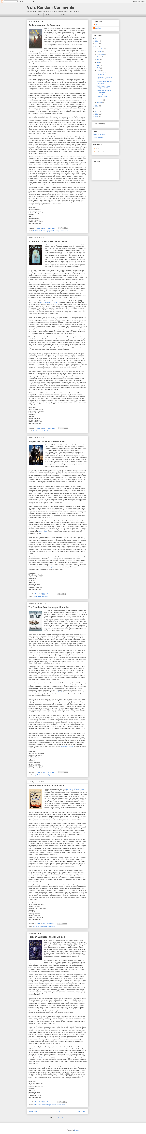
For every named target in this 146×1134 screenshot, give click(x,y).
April (98, 68)
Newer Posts (33, 1111)
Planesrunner (54, 568)
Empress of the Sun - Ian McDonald (47, 441)
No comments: (51, 228)
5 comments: (51, 1102)
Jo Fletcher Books (38, 926)
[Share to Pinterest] (67, 228)
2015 (97, 43)
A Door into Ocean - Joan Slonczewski (48, 241)
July (98, 59)
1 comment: (50, 594)
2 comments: (51, 923)
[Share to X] (63, 228)
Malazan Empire (46, 1104)
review (67, 231)
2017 (97, 38)
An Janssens (37, 231)
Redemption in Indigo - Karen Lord (46, 785)
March (99, 70)
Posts (97, 149)
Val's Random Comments (50, 7)
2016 (97, 41)
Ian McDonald (37, 596)
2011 (97, 111)
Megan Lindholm (38, 775)
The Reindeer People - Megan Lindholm (49, 607)
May (98, 65)
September (100, 54)
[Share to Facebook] (65, 228)
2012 (97, 108)
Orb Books (47, 431)
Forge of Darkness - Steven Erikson (47, 937)
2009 (97, 117)
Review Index (50, 15)
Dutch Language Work (47, 231)
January (99, 102)
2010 (97, 114)
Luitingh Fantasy (59, 231)
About (39, 15)
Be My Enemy (42, 531)
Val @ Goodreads (98, 137)
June (98, 62)
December (100, 49)
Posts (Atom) (61, 1118)
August (99, 57)
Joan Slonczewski (38, 431)
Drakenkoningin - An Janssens (44, 25)
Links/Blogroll (64, 15)
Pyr (43, 596)
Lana (96, 24)
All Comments (99, 152)
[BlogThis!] (61, 228)
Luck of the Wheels (56, 692)
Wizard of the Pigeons (67, 746)
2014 (97, 46)
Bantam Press (37, 1104)
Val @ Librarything (99, 134)
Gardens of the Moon (45, 1058)
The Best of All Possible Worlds (75, 789)
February (100, 100)
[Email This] (59, 228)
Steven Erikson (61, 1104)
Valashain (98, 28)
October (99, 51)
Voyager (50, 775)
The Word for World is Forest (48, 302)
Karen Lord (47, 926)
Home (31, 15)
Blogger (76, 1130)
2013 (97, 106)
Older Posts (82, 1111)
